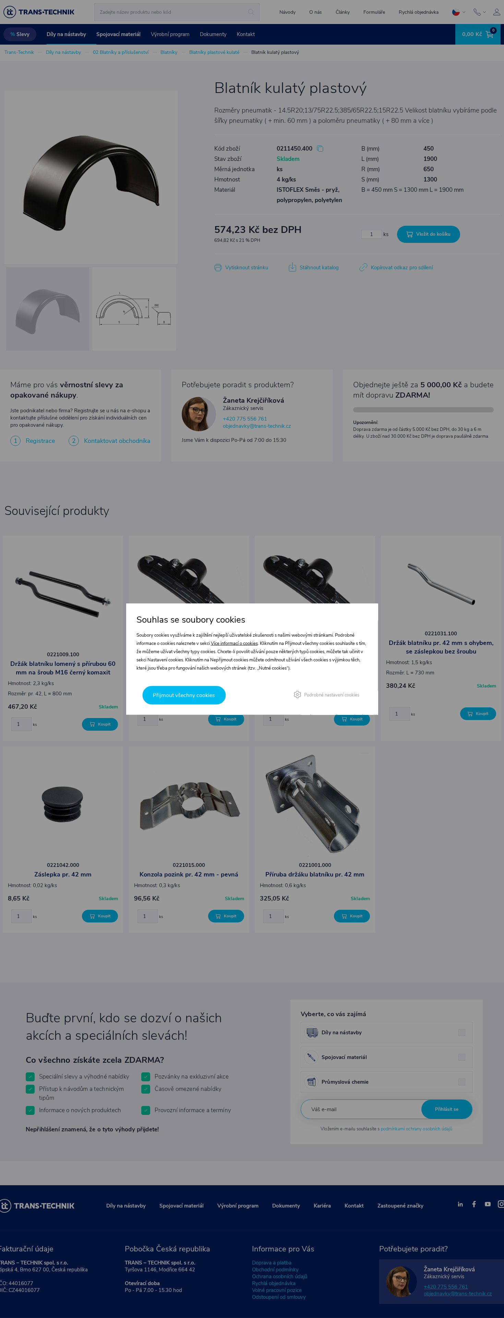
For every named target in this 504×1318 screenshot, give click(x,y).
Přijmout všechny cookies (184, 695)
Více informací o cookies (234, 643)
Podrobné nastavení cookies (331, 695)
